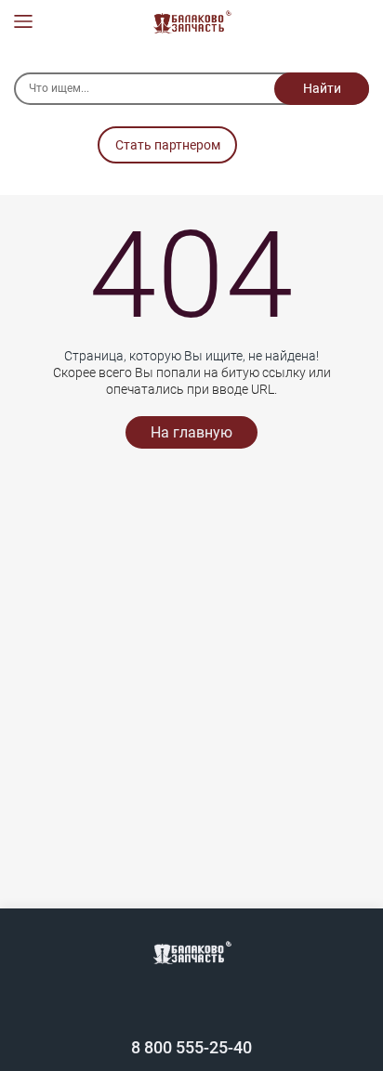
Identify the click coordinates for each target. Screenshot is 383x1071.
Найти (322, 88)
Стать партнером (167, 144)
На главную (191, 432)
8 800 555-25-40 (191, 1047)
